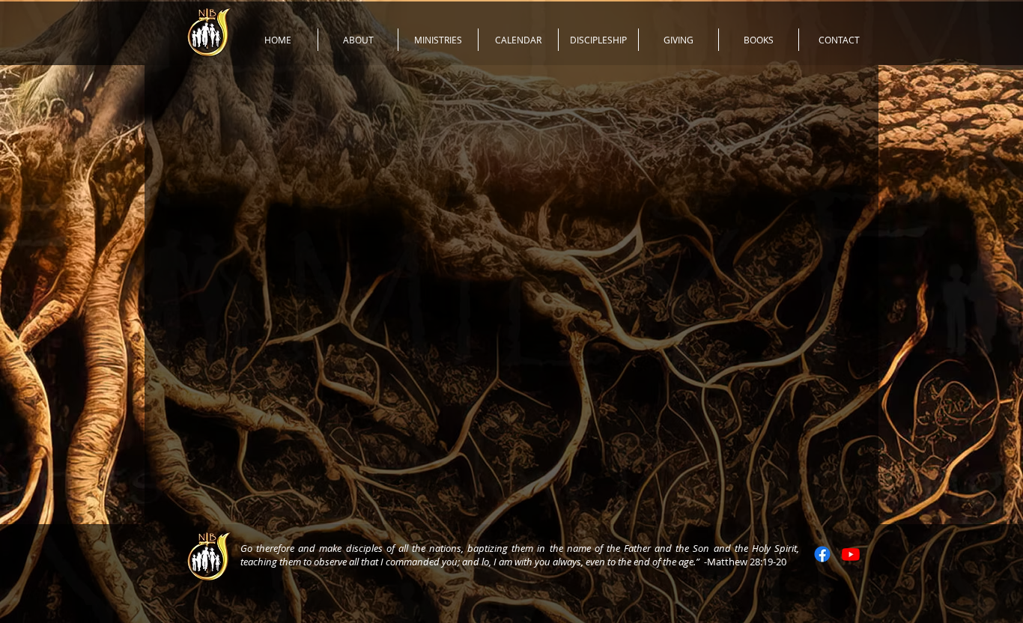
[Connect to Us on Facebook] (822, 554)
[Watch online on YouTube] (850, 554)
